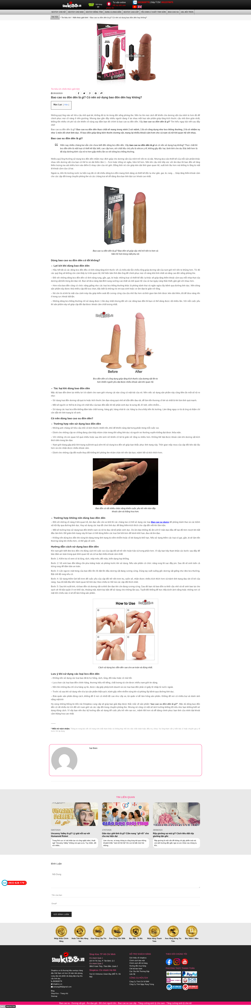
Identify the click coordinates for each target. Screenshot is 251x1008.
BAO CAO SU (173, 12)
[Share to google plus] (90, 93)
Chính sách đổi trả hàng (138, 963)
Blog (52, 991)
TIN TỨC (54, 17)
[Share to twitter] (84, 93)
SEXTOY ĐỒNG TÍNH (94, 12)
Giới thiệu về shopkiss (138, 958)
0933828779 (143, 2)
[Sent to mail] (101, 93)
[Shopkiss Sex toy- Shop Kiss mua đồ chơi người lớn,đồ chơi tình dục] (72, 5)
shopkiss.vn (57, 984)
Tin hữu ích (56, 89)
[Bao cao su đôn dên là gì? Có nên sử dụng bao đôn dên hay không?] (125, 53)
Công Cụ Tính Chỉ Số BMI (139, 982)
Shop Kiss (55, 993)
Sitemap (54, 996)
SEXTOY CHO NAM (76, 12)
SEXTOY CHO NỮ (58, 12)
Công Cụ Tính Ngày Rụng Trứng (141, 984)
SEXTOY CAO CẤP (131, 12)
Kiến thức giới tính (71, 89)
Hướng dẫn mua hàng (137, 966)
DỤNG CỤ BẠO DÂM (113, 12)
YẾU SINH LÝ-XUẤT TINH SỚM (153, 12)
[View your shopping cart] (91, 5)
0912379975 (167, 2)
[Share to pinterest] (95, 93)
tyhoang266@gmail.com (62, 987)
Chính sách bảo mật (137, 961)
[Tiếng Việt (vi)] (135, 6)
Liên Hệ (132, 974)
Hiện (66, 105)
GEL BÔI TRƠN (187, 12)
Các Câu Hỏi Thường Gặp (139, 971)
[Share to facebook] (78, 93)
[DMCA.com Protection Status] (8, 1006)
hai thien (93, 748)
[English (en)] (140, 6)
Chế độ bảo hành (135, 969)
